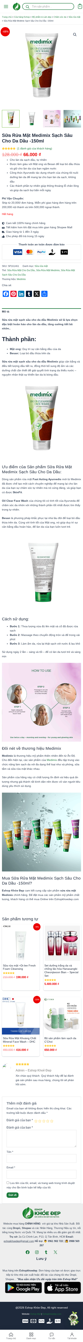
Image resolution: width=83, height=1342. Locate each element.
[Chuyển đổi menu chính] (6, 6)
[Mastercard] (33, 1321)
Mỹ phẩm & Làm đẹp (41, 17)
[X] (55, 1252)
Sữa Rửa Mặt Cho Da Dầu (21, 270)
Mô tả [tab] (5, 311)
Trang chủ (7, 17)
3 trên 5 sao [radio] (43, 1121)
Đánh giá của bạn (20, 1120)
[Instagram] (37, 1252)
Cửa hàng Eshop (22, 17)
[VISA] (25, 1321)
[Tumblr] (46, 1252)
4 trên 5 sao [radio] (47, 1121)
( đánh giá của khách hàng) (34, 148)
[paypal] (41, 1321)
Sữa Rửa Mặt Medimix (48, 270)
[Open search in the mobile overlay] (48, 6)
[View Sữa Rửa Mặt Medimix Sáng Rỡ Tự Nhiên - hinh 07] (52, 118)
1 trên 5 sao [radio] (35, 1121)
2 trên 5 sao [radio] (39, 1121)
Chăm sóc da (60, 17)
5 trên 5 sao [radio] (51, 1121)
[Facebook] (27, 1252)
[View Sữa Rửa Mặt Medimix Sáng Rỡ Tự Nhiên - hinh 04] (72, 118)
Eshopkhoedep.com (51, 1314)
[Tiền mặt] (50, 1321)
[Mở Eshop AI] (73, 1318)
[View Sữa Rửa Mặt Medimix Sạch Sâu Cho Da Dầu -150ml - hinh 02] (31, 118)
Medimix (21, 279)
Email (11, 1167)
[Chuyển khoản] (58, 1321)
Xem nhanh (21, 958)
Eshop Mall (35, 1314)
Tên (10, 1151)
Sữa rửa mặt (74, 17)
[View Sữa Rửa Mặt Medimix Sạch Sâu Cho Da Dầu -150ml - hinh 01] (10, 118)
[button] (74, 34)
